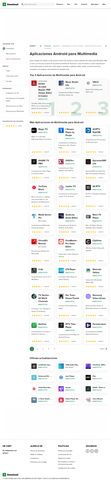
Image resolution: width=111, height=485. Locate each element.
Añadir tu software (36, 454)
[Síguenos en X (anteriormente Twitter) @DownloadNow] (92, 451)
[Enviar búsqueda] (22, 4)
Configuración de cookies (66, 468)
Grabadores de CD (12, 93)
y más (20, 126)
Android (84, 4)
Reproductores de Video (14, 106)
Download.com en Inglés (38, 462)
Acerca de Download (37, 451)
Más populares (11, 54)
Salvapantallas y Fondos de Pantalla (72, 46)
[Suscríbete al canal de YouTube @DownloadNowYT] (96, 451)
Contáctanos (34, 458)
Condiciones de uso (65, 454)
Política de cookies (64, 458)
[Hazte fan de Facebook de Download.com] (87, 451)
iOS (75, 4)
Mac (68, 4)
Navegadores (56, 46)
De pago (9, 81)
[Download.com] (10, 4)
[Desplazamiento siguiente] (105, 46)
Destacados (10, 48)
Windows (59, 4)
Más (103, 4)
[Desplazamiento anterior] (40, 46)
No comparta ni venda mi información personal (66, 463)
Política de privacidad (65, 451)
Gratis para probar (12, 76)
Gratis (8, 71)
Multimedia (47, 46)
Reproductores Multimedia (15, 111)
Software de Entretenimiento (93, 46)
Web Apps (94, 4)
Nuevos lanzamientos (13, 59)
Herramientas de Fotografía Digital (15, 99)
